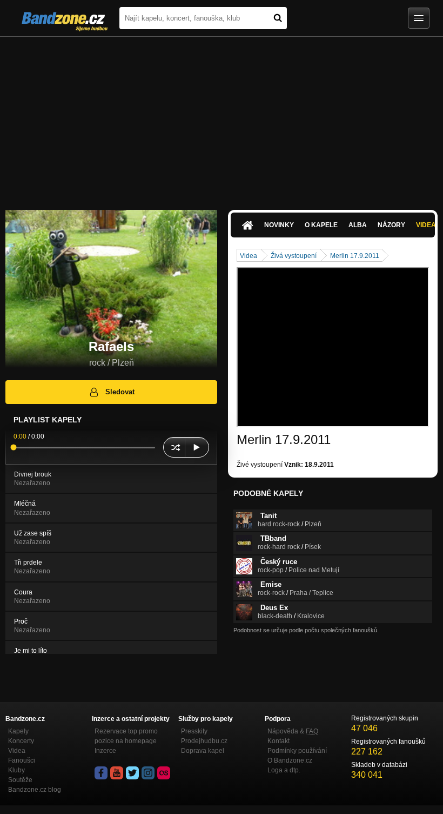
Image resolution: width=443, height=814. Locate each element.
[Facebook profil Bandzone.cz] (101, 772)
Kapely (18, 731)
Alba (357, 225)
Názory (391, 225)
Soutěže (20, 780)
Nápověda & (292, 731)
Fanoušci (21, 760)
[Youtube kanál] (116, 772)
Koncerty (21, 741)
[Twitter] (132, 772)
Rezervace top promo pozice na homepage (126, 736)
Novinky (279, 225)
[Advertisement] (221, 118)
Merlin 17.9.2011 (354, 256)
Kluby (16, 770)
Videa (248, 256)
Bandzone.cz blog (34, 789)
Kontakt (278, 741)
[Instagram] (148, 772)
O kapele (321, 225)
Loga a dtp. (283, 770)
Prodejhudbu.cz (204, 741)
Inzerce (105, 751)
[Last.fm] (163, 772)
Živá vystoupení (294, 256)
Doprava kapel (202, 751)
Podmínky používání (297, 751)
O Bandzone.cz (289, 760)
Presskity (194, 731)
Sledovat (120, 392)
